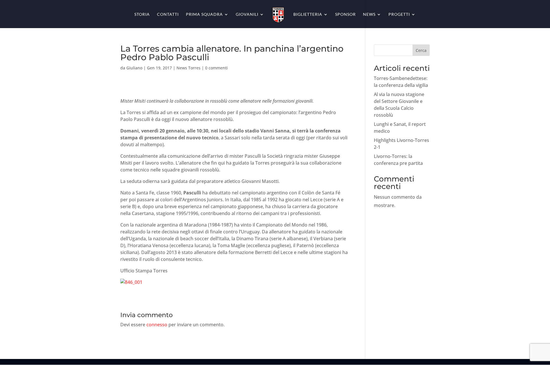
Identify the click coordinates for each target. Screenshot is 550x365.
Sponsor (345, 14)
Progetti (399, 14)
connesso (156, 324)
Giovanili (247, 14)
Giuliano (134, 68)
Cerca (421, 50)
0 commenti (216, 68)
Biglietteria (307, 14)
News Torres (188, 68)
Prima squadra (204, 14)
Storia (142, 14)
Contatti (168, 14)
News (369, 14)
